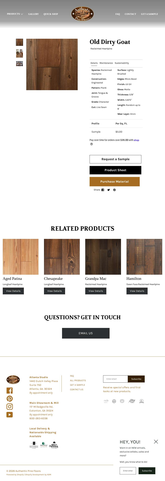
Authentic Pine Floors (28, 470)
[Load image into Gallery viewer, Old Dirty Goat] (19, 42)
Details (94, 63)
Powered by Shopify (15, 474)
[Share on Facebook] (103, 189)
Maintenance (106, 63)
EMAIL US (86, 333)
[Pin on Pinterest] (114, 189)
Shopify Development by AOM (38, 474)
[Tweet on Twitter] (109, 189)
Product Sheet (115, 170)
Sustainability (122, 63)
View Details (13, 290)
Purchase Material (114, 181)
